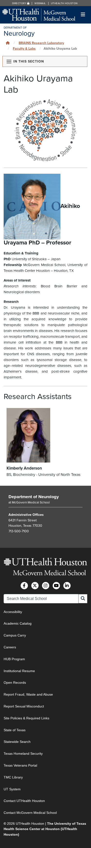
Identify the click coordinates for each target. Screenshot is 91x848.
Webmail (40, 3)
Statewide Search (17, 742)
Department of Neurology (33, 496)
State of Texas (14, 730)
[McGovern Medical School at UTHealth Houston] (38, 14)
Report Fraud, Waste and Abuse (28, 694)
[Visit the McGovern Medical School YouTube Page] (56, 585)
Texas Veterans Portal (20, 765)
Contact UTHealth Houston (24, 801)
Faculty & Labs (24, 49)
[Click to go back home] (8, 43)
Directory (19, 3)
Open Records (15, 682)
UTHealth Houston (64, 3)
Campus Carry (15, 635)
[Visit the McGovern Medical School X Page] (35, 585)
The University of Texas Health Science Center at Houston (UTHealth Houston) (45, 829)
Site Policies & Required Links (26, 718)
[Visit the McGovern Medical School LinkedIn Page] (67, 585)
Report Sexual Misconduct (24, 706)
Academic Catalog (18, 623)
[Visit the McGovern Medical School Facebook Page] (24, 585)
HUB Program (14, 659)
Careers (10, 647)
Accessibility (13, 612)
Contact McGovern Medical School (30, 813)
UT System (12, 789)
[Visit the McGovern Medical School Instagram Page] (45, 585)
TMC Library (13, 777)
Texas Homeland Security (23, 753)
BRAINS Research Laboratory (41, 43)
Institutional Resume (19, 671)
